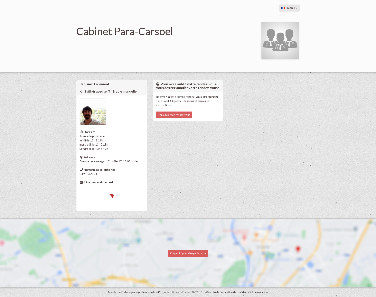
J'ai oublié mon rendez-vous (174, 114)
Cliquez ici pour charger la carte (188, 253)
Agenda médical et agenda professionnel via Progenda (138, 292)
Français (290, 7)
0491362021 (88, 174)
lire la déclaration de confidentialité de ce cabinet (241, 292)
